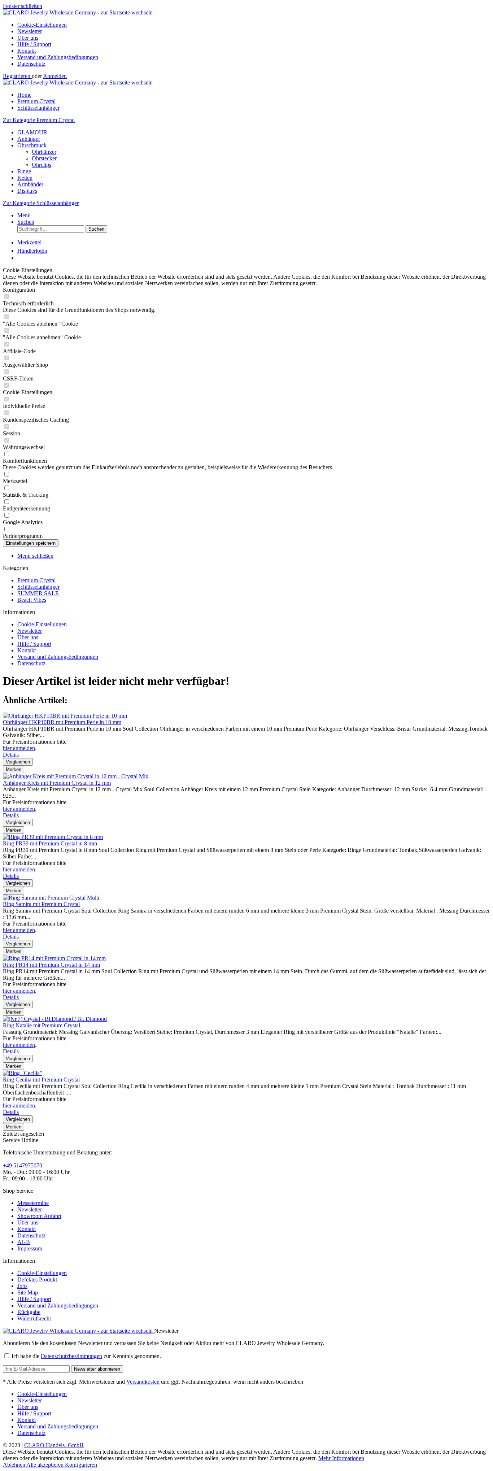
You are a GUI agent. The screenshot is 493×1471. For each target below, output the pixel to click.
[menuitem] (253, 25)
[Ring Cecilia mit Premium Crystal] (22, 1073)
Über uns (27, 38)
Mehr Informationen (341, 1458)
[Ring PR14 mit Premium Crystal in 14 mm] (54, 958)
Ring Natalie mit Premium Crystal (41, 1025)
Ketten (24, 178)
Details (11, 755)
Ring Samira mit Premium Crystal (41, 904)
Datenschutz (31, 64)
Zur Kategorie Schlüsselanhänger (41, 203)
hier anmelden (19, 748)
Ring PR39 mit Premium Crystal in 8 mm (50, 843)
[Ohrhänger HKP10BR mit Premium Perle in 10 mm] (65, 716)
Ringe (24, 171)
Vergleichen (18, 762)
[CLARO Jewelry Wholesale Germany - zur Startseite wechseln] (78, 12)
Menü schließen (35, 556)
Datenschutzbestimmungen (71, 1356)
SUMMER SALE (38, 593)
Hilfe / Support (34, 44)
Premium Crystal (36, 580)
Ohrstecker (44, 158)
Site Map (27, 1292)
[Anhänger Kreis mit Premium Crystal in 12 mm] (75, 776)
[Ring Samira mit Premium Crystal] (51, 898)
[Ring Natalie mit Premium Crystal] (55, 1019)
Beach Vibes (31, 600)
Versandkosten (143, 1382)
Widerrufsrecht (34, 1318)
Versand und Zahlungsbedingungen (57, 57)
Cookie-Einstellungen (42, 25)
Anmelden (55, 76)
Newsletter (29, 31)
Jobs (22, 1286)
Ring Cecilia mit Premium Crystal (41, 1079)
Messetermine (33, 1203)
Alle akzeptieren (45, 1465)
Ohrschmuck (32, 145)
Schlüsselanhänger (38, 587)
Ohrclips (41, 165)
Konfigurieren (81, 1465)
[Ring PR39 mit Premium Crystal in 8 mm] (53, 837)
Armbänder (30, 184)
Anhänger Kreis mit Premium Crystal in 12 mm (57, 783)
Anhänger (28, 139)
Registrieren (17, 76)
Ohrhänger (44, 152)
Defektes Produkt (37, 1279)
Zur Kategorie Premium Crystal (39, 120)
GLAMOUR (32, 132)
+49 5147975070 (22, 1165)
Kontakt (26, 51)
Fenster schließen (22, 6)
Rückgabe (28, 1312)
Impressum (29, 1248)
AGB (23, 1242)
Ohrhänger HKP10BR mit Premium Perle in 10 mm (62, 722)
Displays (27, 191)
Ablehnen (14, 1465)
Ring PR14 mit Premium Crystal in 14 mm (51, 965)
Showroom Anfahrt (39, 1216)
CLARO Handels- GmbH (54, 1445)
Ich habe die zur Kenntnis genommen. (86, 1356)
